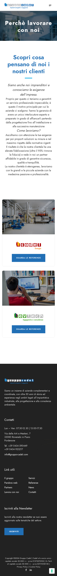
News (31, 487)
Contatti (32, 492)
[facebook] (26, 570)
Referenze (33, 482)
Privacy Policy (22, 567)
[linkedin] (31, 570)
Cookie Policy (34, 567)
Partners (8, 487)
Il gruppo (8, 478)
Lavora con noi (11, 492)
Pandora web (10, 482)
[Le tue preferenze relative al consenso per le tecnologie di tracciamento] (52, 571)
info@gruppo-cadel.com (16, 454)
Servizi (31, 478)
